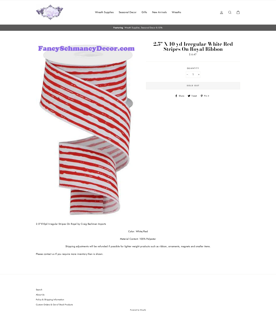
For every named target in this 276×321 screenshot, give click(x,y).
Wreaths (176, 12)
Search (39, 289)
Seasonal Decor (128, 12)
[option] (138, 27)
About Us (40, 294)
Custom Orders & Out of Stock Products (54, 304)
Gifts (144, 12)
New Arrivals (159, 12)
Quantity (193, 68)
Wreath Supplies (104, 12)
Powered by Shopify (138, 310)
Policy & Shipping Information (50, 299)
